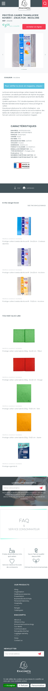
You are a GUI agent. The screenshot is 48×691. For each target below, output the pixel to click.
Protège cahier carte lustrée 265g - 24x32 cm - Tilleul (22, 351)
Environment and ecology (24, 624)
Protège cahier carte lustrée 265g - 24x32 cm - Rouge (22, 380)
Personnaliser (38, 685)
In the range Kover (10, 203)
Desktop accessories (22, 594)
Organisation (19, 592)
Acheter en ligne (34, 27)
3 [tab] (26, 69)
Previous (3, 54)
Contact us (18, 640)
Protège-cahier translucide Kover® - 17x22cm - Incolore (23, 301)
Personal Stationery (21, 601)
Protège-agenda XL (9, 466)
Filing (16, 589)
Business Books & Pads (22, 599)
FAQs (16, 638)
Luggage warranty (21, 633)
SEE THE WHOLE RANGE (36, 205)
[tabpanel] (24, 50)
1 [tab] (22, 69)
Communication (20, 629)
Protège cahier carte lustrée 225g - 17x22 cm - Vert (21, 409)
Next (44, 54)
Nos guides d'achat (21, 631)
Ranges (17, 608)
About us (17, 620)
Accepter (10, 685)
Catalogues (18, 610)
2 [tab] (24, 69)
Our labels (18, 626)
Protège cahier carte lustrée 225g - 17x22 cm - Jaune (21, 437)
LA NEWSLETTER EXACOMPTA (24, 483)
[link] (3, 3)
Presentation (19, 596)
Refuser (24, 685)
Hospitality (18, 603)
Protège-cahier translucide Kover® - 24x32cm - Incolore (23, 272)
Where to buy (19, 622)
